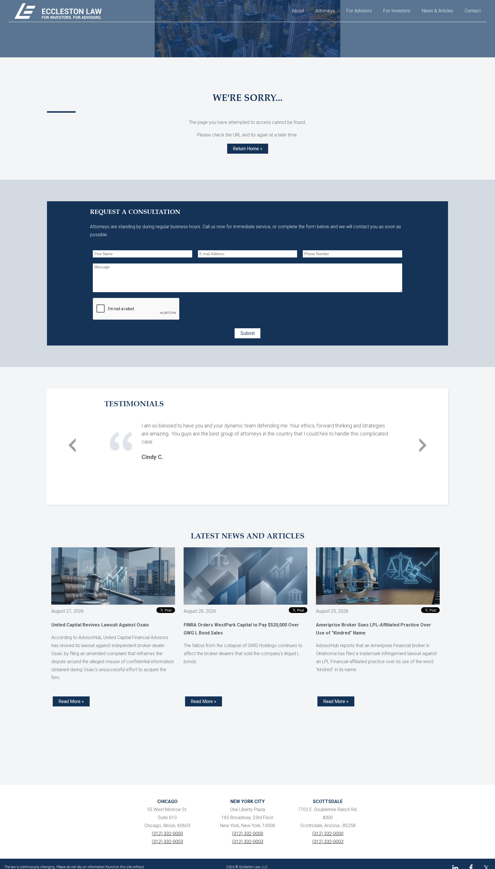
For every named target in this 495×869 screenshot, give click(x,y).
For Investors (396, 10)
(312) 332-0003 (167, 841)
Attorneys (325, 10)
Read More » (71, 701)
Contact (473, 10)
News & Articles (437, 10)
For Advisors (359, 10)
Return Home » (247, 148)
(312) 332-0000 (167, 833)
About (298, 10)
